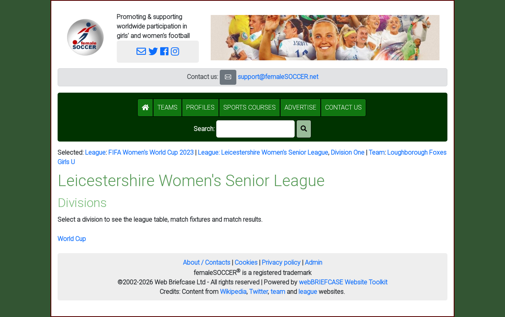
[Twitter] (153, 51)
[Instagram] (175, 51)
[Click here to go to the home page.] (85, 37)
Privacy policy (281, 262)
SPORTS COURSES (249, 107)
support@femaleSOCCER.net (278, 76)
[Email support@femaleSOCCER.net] (141, 51)
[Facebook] (164, 51)
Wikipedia (233, 291)
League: (209, 152)
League (95, 152)
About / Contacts (206, 262)
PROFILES (200, 107)
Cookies (246, 262)
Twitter (258, 291)
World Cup (72, 238)
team (278, 291)
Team (377, 152)
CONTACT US (343, 107)
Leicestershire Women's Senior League (274, 152)
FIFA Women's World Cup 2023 (151, 152)
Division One (348, 152)
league (308, 291)
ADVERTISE (300, 107)
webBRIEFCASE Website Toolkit (343, 282)
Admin (313, 262)
